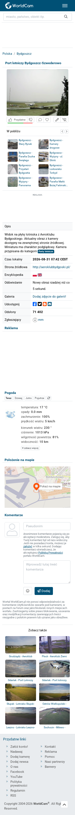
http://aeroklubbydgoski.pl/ (51, 267)
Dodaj (45, 591)
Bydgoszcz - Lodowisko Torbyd (56, 169)
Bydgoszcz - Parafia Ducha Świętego (27, 156)
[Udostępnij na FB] (35, 304)
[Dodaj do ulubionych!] (47, 119)
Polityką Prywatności (50, 552)
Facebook (17, 772)
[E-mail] (50, 304)
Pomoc (50, 757)
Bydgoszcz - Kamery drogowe (56, 144)
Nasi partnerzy (55, 762)
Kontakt (50, 747)
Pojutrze (39, 398)
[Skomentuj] (40, 119)
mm (40, 320)
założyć (27, 546)
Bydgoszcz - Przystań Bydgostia (25, 169)
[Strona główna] (19, 6)
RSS (13, 795)
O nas (14, 767)
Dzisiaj (18, 398)
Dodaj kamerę (20, 757)
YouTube (16, 777)
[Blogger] (45, 304)
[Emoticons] (27, 591)
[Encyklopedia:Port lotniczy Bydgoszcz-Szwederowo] (35, 275)
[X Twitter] (40, 304)
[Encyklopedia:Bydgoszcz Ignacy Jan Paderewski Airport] (40, 275)
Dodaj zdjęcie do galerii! (49, 296)
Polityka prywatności (18, 783)
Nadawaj (16, 752)
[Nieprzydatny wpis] (30, 119)
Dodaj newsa (19, 762)
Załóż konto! (19, 747)
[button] (57, 119)
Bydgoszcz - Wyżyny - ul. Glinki (56, 156)
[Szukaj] (66, 17)
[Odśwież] (48, 398)
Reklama (51, 752)
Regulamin (17, 790)
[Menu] (65, 5)
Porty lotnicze (46, 251)
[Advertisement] (37, 207)
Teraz (8, 398)
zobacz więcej (31, 448)
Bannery (50, 767)
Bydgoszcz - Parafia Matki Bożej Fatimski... (59, 181)
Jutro (29, 398)
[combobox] (37, 17)
